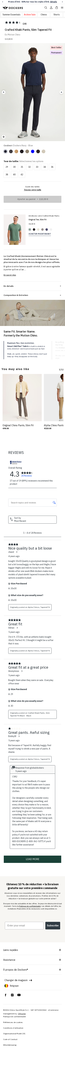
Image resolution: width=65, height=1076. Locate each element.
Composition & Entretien (16, 295)
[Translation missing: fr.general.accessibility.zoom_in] (3, 137)
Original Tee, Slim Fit (38, 219)
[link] (27, 474)
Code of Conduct (10, 1039)
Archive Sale (30, 14)
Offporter (22, 1014)
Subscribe (53, 925)
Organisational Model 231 (14, 1033)
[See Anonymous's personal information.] (22, 671)
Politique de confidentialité (30, 906)
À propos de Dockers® (15, 969)
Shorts (57, 14)
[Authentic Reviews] (16, 462)
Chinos (44, 14)
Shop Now (50, 2)
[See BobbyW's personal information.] (19, 736)
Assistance (9, 959)
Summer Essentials (11, 14)
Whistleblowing (9, 1045)
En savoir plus (10, 275)
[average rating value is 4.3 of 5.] (14, 22)
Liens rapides (10, 949)
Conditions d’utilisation (13, 1028)
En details (9, 286)
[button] (3, 2)
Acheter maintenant (40, 234)
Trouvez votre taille (32, 190)
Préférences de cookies (13, 1022)
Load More (32, 859)
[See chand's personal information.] (16, 552)
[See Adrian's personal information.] (17, 628)
